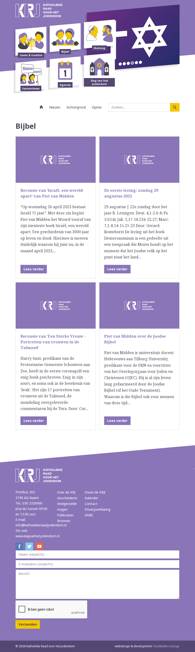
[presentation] (51, 609)
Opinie (97, 107)
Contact (91, 503)
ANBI (89, 515)
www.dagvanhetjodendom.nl (37, 536)
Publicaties (65, 515)
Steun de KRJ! (95, 492)
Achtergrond (76, 107)
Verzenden (28, 624)
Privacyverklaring (97, 509)
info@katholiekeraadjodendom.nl (41, 525)
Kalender (91, 498)
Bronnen (63, 521)
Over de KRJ (66, 492)
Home (41, 107)
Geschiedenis (67, 498)
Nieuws (54, 107)
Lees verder (34, 269)
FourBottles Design (147, 646)
